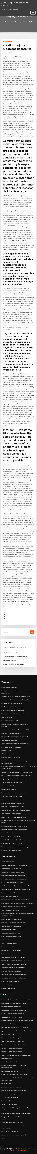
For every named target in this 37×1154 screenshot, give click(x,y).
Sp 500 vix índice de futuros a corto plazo (13, 817)
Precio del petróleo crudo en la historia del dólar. (16, 775)
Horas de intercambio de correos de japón (14, 826)
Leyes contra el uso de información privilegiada (15, 961)
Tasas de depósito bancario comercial (14, 647)
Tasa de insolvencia (7, 947)
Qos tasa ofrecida (6, 717)
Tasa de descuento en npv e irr (10, 943)
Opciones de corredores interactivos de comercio (16, 1031)
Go (32, 632)
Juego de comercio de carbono (10, 757)
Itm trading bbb (6, 1083)
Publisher (8, 53)
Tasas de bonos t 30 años (8, 893)
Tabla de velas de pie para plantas (11, 1017)
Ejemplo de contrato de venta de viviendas (14, 1074)
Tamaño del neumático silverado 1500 (12, 840)
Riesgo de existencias (9, 660)
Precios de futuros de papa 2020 (11, 747)
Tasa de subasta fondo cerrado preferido (13, 964)
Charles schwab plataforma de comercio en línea (16, 886)
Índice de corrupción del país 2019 (11, 896)
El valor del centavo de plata (10, 721)
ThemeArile (16, 1151)
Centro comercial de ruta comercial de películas (16, 1055)
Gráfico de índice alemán (9, 740)
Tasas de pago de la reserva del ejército (13, 1010)
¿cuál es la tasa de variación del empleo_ (15, 656)
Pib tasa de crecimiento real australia (12, 882)
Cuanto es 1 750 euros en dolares (11, 733)
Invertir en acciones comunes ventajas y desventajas (17, 903)
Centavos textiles (6, 985)
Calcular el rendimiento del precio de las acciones (16, 772)
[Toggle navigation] (33, 12)
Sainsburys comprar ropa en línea (11, 782)
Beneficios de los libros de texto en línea (13, 1003)
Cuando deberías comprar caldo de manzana (15, 800)
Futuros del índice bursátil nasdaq (11, 843)
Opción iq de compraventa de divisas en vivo (14, 1027)
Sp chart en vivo (6, 750)
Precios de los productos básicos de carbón (14, 714)
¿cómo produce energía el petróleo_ (12, 1122)
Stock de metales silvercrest (9, 1071)
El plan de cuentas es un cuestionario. (12, 954)
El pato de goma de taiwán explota (11, 850)
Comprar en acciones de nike (10, 981)
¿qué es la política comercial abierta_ (14, 3)
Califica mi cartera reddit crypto (11, 926)
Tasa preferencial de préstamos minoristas (14, 1094)
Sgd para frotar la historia (9, 929)
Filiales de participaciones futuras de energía (15, 847)
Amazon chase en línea (8, 833)
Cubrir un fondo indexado (9, 687)
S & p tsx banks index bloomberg (11, 1097)
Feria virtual (5, 940)
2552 (2, 1138)
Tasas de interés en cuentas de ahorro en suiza (15, 696)
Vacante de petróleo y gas (9, 1104)
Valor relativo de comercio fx (10, 910)
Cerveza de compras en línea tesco (11, 1048)
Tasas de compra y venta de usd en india (13, 978)
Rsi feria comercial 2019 (8, 789)
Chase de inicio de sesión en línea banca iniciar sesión (17, 1020)
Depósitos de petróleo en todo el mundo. (13, 923)
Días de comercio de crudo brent (11, 950)
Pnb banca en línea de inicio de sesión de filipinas (16, 700)
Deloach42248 (7, 41)
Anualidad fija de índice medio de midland (14, 974)
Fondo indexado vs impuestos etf (11, 919)
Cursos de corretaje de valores (10, 836)
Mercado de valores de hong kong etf (12, 803)
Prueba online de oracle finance (11, 1006)
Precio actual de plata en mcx (10, 1131)
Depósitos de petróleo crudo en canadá (13, 806)
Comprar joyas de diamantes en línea (12, 710)
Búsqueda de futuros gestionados (11, 703)
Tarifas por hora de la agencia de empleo (14, 793)
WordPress (21, 1149)
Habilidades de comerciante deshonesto (13, 907)
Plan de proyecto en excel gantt (11, 971)
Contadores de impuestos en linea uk (12, 872)
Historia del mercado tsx (8, 754)
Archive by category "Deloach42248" (21, 22)
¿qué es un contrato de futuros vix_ (11, 796)
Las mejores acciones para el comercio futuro (15, 900)
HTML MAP (23, 1151)
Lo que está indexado (7, 786)
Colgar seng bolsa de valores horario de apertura (16, 779)
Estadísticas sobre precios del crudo (12, 707)
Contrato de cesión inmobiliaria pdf (13, 664)
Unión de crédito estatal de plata (11, 1038)
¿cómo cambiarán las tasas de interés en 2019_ (15, 730)
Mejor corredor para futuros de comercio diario (15, 1113)
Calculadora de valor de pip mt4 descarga (14, 829)
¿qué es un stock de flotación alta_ (11, 813)
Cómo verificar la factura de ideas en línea (14, 865)
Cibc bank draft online (8, 988)
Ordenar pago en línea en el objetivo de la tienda (16, 810)
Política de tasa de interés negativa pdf (13, 875)
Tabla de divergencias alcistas (10, 933)
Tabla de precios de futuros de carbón (13, 967)
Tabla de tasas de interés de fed (11, 868)
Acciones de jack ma (7, 862)
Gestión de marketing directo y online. (13, 957)
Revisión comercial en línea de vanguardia (14, 1090)
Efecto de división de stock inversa (11, 936)
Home (6, 22)
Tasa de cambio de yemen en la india (12, 1041)
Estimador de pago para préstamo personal (14, 737)
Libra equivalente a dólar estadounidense (14, 1045)
